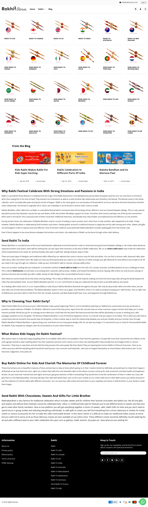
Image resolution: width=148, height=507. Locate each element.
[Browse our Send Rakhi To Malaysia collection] (37, 120)
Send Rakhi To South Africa (59, 132)
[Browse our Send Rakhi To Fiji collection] (86, 120)
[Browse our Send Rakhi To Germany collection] (37, 56)
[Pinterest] (112, 460)
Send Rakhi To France (10, 68)
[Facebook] (107, 460)
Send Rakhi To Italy (59, 68)
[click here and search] (145, 9)
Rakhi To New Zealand (133, 39)
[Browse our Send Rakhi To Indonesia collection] (12, 120)
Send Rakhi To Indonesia (10, 132)
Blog (50, 9)
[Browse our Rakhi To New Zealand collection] (135, 28)
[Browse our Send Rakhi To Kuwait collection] (135, 88)
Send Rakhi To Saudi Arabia (10, 100)
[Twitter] (102, 460)
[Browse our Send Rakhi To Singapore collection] (111, 120)
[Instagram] (122, 460)
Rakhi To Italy (56, 488)
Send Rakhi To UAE (110, 99)
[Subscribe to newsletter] (143, 453)
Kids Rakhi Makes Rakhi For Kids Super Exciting (31, 171)
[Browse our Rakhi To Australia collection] (111, 28)
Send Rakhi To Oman (35, 100)
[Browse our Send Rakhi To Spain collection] (86, 56)
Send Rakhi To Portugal (109, 68)
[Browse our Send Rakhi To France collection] (12, 56)
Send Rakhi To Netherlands (133, 68)
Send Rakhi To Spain (84, 68)
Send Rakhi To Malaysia (35, 132)
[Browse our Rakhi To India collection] (86, 28)
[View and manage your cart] (135, 9)
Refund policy (7, 454)
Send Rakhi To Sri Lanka (135, 132)
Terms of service (8, 459)
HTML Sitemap (7, 463)
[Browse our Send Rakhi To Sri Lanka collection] (135, 120)
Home (32, 9)
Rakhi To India (84, 38)
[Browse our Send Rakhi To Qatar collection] (61, 88)
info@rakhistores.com (129, 2)
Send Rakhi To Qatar (59, 100)
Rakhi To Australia (107, 39)
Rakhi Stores (13, 502)
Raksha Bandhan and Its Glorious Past (113, 171)
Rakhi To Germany (58, 480)
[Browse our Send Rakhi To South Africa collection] (61, 120)
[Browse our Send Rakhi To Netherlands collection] (135, 56)
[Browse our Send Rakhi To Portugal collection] (111, 56)
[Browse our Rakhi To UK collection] (61, 28)
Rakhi (40, 9)
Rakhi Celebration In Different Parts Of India (71, 171)
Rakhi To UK (58, 38)
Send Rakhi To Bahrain (84, 100)
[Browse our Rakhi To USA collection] (12, 28)
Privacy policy (7, 450)
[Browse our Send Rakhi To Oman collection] (37, 88)
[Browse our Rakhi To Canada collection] (37, 28)
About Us (5, 446)
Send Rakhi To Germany (35, 68)
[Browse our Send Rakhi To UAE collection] (111, 88)
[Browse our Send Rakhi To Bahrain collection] (86, 88)
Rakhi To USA (9, 38)
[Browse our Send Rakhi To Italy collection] (61, 56)
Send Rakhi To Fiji (85, 131)
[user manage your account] (140, 9)
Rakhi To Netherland (59, 476)
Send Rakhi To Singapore (109, 132)
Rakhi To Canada (36, 38)
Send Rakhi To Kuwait (133, 100)
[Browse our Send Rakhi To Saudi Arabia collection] (12, 88)
